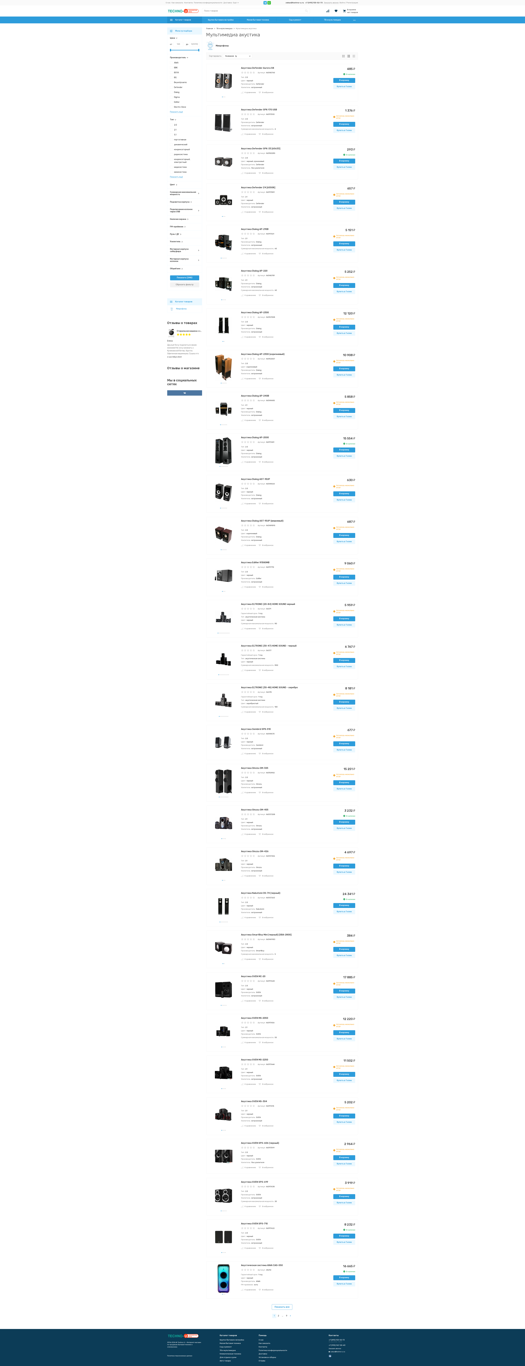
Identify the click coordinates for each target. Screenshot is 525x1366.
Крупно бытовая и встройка (221, 20)
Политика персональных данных (179, 1356)
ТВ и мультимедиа (332, 20)
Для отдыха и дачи (228, 1357)
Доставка (227, 3)
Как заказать (177, 3)
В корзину (344, 80)
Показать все (282, 1307)
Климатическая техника (230, 1354)
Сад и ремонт (295, 20)
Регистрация (352, 3)
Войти (342, 3)
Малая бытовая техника (258, 20)
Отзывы (262, 1361)
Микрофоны (181, 309)
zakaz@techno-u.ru (295, 3)
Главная (209, 28)
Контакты (188, 3)
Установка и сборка (267, 1357)
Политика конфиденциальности (208, 3)
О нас (168, 3)
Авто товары (225, 1361)
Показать (181, 277)
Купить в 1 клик (344, 86)
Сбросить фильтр (184, 284)
